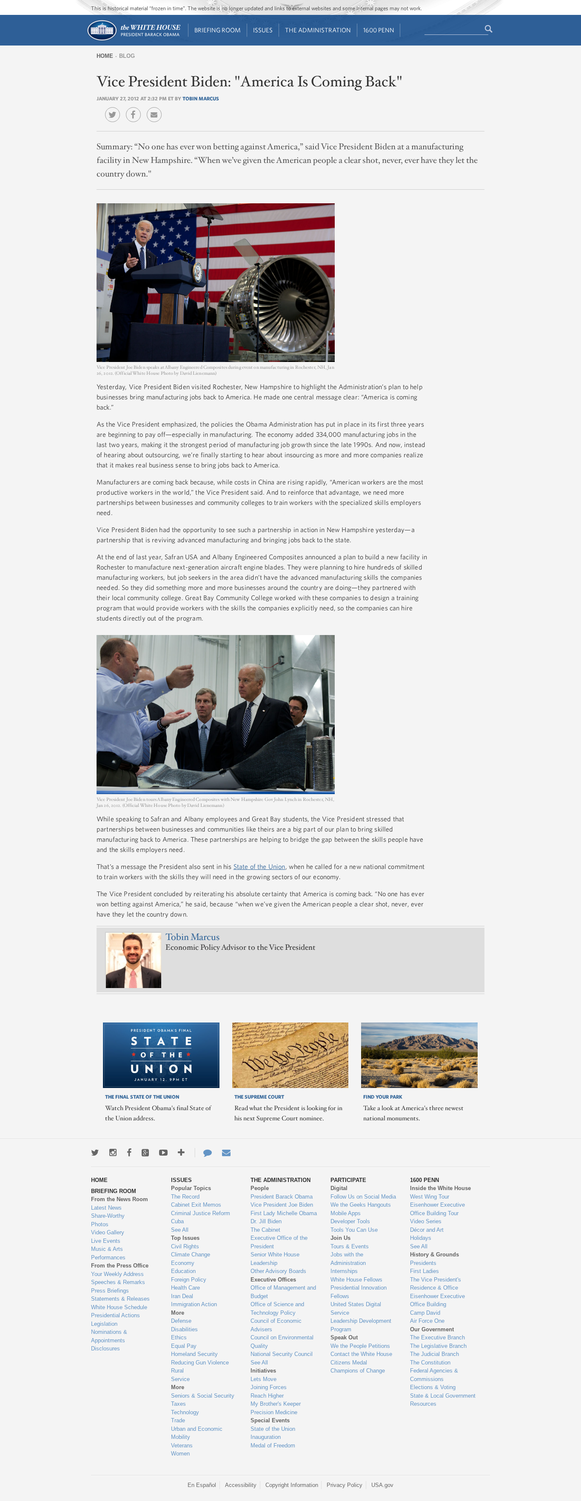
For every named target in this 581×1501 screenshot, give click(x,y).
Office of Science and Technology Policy (277, 1308)
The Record (185, 1196)
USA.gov (382, 1485)
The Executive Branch (437, 1337)
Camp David (425, 1313)
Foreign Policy (188, 1279)
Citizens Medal (348, 1362)
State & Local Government (443, 1396)
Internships (344, 1271)
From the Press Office (119, 1265)
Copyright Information (291, 1485)
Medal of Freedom (273, 1445)
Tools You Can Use (354, 1230)
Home (105, 56)
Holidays (420, 1238)
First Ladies (424, 1271)
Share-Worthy (108, 1216)
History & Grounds (434, 1254)
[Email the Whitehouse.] (226, 1152)
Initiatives (263, 1370)
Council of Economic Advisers (276, 1325)
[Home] (133, 40)
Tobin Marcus (200, 98)
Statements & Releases (120, 1299)
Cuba (177, 1221)
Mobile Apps (345, 1213)
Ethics (179, 1337)
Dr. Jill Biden (266, 1221)
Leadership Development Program (360, 1325)
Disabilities (184, 1329)
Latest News (106, 1208)
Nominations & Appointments (109, 1336)
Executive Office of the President (279, 1242)
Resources (423, 1404)
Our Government (432, 1329)
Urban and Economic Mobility (196, 1433)
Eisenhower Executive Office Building (437, 1300)
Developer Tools (350, 1221)
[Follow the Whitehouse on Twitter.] (95, 1152)
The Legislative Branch (438, 1346)
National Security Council (282, 1354)
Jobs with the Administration (348, 1258)
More (177, 1313)
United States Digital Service (355, 1308)
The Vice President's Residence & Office (435, 1283)
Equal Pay (184, 1346)
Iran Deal (182, 1296)
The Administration (318, 30)
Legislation (104, 1324)
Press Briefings (110, 1290)
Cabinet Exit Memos (196, 1205)
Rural (177, 1370)
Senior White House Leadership (275, 1258)
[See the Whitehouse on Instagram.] (113, 1152)
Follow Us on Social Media (363, 1196)
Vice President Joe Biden (282, 1205)
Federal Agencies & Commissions (434, 1374)
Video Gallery (107, 1232)
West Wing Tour (429, 1196)
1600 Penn (378, 30)
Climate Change (190, 1254)
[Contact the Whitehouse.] (203, 1152)
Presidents (423, 1263)
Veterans (182, 1445)
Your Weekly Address (117, 1274)
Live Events (105, 1241)
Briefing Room (217, 30)
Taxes (178, 1404)
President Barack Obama (282, 1196)
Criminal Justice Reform (200, 1213)
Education (183, 1271)
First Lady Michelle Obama (284, 1213)
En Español (202, 1485)
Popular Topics (191, 1188)
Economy (182, 1263)
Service (180, 1379)
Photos (99, 1224)
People (260, 1188)
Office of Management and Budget (283, 1292)
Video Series (425, 1221)
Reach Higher (267, 1396)
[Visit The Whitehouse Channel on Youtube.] (163, 1152)
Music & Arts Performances (108, 1253)
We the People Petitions (360, 1346)
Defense (181, 1321)
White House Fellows (356, 1279)
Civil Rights (185, 1246)
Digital (338, 1188)
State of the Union (259, 866)
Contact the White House (361, 1354)
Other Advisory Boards (278, 1271)
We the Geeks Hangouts (360, 1205)
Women (180, 1453)
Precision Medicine (274, 1412)
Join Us (340, 1238)
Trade (178, 1420)
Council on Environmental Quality (282, 1341)
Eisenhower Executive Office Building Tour (437, 1209)
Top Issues (185, 1238)
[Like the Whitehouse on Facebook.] (129, 1152)
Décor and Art (427, 1230)
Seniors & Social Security (202, 1396)
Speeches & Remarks (118, 1282)
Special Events (270, 1420)
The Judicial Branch (434, 1354)
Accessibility (240, 1485)
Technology (185, 1412)
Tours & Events (349, 1246)
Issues (263, 30)
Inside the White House (440, 1188)
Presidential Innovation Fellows (358, 1292)
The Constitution (430, 1362)
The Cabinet (265, 1230)
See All (179, 1230)
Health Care (185, 1288)
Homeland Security (194, 1354)
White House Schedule (119, 1307)
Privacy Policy (344, 1485)
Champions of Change (357, 1370)
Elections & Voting (433, 1387)
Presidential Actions (115, 1315)
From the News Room (119, 1199)
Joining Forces (269, 1387)
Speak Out (344, 1337)
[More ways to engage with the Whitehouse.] (181, 1152)
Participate (348, 1180)
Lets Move (263, 1379)
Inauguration (266, 1437)
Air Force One (427, 1321)
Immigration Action (194, 1304)
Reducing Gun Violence (200, 1362)
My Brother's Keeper (276, 1404)
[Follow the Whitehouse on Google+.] (145, 1152)
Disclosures (105, 1348)
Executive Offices (273, 1279)
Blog (127, 56)
